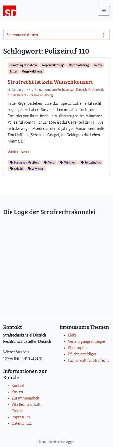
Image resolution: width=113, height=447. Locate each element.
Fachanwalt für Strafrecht (88, 360)
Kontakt (18, 385)
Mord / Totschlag (79, 65)
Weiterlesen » (18, 152)
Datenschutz (22, 423)
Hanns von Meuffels (26, 162)
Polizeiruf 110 (92, 162)
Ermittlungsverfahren (23, 65)
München (69, 162)
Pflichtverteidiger (82, 354)
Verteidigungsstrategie (86, 341)
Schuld (18, 168)
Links (72, 335)
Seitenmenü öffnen (22, 35)
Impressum (21, 417)
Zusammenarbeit (25, 398)
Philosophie (77, 348)
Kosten (17, 392)
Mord (50, 162)
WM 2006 (37, 168)
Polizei (98, 65)
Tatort (13, 71)
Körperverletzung (53, 65)
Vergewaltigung (32, 71)
